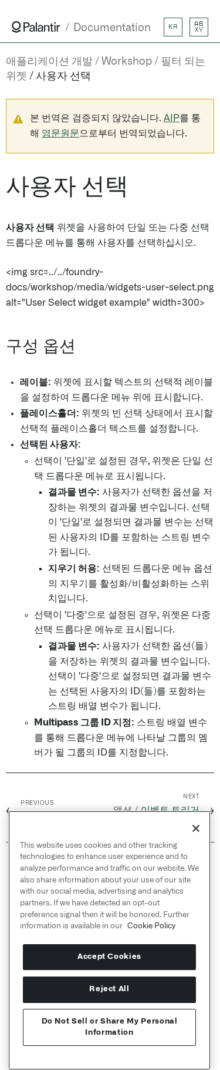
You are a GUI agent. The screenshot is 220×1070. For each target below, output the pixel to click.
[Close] (196, 828)
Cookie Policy (151, 926)
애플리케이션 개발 (49, 61)
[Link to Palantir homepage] (36, 27)
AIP (172, 118)
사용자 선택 (63, 76)
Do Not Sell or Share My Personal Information (110, 1027)
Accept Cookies (109, 957)
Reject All (109, 989)
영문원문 (60, 133)
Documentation (112, 28)
